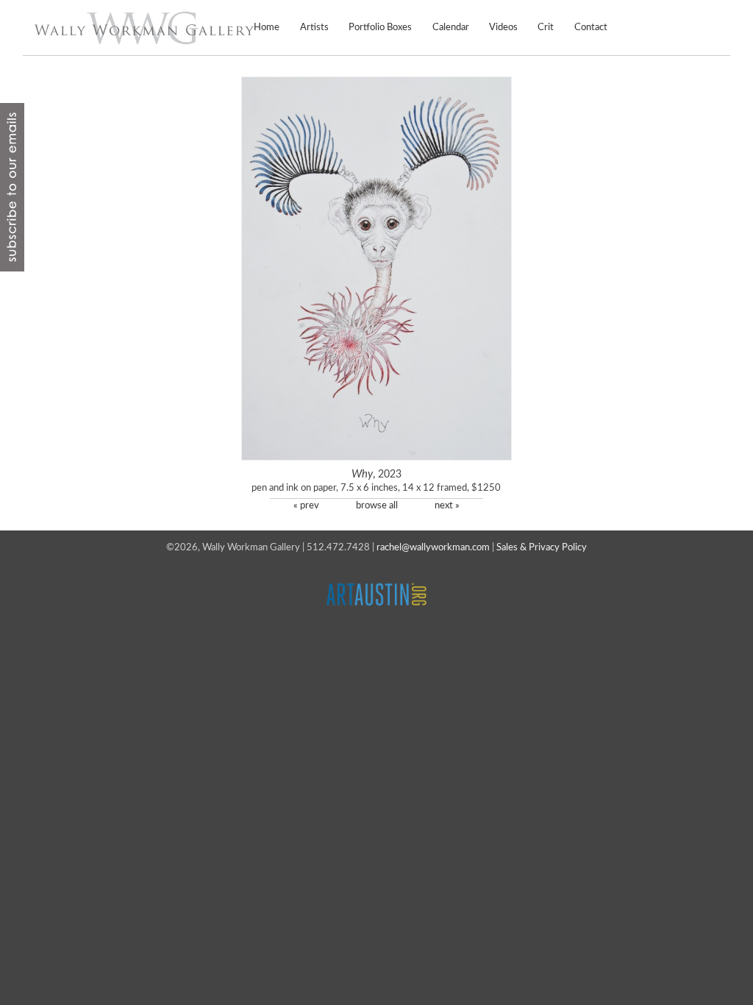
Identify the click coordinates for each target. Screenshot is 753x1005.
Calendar (450, 27)
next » (447, 505)
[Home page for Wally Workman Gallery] (144, 28)
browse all (377, 505)
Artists (314, 27)
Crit (546, 27)
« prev (306, 505)
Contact (590, 27)
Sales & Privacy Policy (541, 547)
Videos (503, 27)
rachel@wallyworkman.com (433, 547)
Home (266, 27)
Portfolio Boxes (380, 27)
